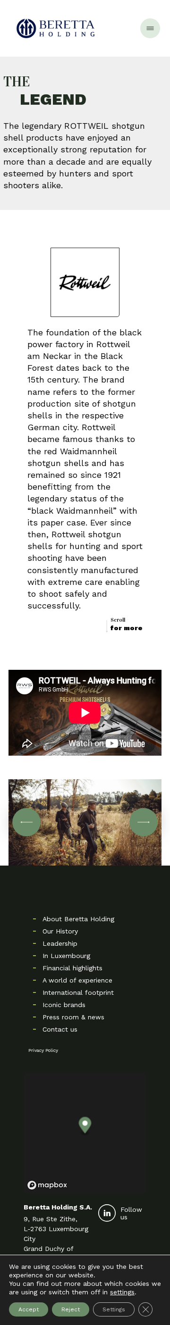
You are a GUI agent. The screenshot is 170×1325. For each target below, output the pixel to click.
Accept (28, 1309)
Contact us (59, 1029)
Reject (70, 1309)
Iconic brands (63, 1004)
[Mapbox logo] (47, 1185)
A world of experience (77, 980)
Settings (113, 1309)
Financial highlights (72, 968)
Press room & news (73, 1017)
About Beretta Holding (78, 919)
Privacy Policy (43, 1050)
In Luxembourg (66, 955)
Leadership (59, 943)
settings (122, 1292)
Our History (60, 931)
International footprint (78, 992)
